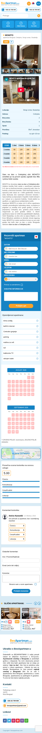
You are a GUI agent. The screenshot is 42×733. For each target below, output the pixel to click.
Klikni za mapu (21, 453)
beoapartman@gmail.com (16, 705)
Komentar (5, 573)
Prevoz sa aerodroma (12, 285)
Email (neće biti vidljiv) (10, 565)
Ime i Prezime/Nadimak (10, 557)
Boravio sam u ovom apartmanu (21, 584)
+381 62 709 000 (13, 701)
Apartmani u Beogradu (29, 657)
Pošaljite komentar (21, 591)
